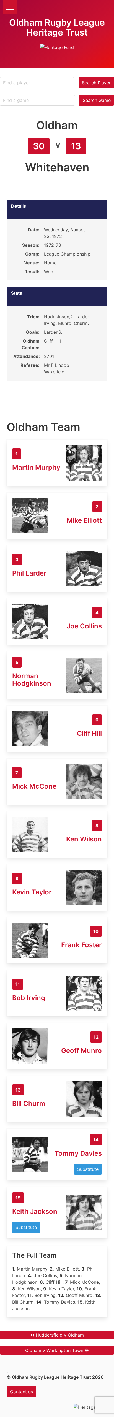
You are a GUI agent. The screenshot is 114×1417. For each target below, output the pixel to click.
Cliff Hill (89, 733)
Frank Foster (81, 945)
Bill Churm (28, 1103)
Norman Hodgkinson (31, 679)
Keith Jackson (34, 1211)
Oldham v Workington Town (54, 1350)
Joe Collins (84, 626)
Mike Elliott (84, 520)
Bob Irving (28, 998)
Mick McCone (34, 786)
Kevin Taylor (32, 892)
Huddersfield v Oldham (60, 1335)
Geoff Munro (81, 1051)
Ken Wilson (84, 839)
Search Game (97, 100)
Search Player (96, 82)
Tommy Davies (78, 1153)
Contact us (21, 1391)
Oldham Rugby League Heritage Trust (57, 27)
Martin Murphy (36, 467)
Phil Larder (29, 573)
